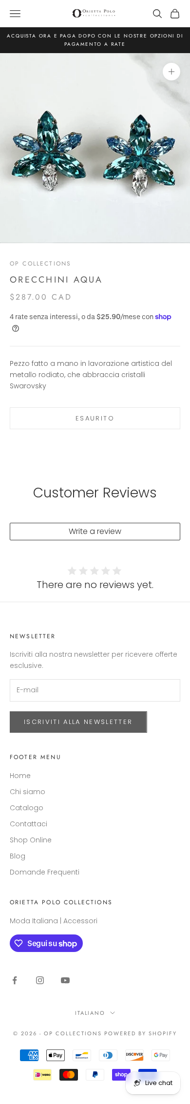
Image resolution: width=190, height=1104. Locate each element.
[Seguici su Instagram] (40, 980)
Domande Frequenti (44, 872)
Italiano (90, 1013)
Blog (17, 856)
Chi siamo (27, 792)
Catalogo (26, 808)
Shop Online (31, 840)
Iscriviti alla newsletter (78, 721)
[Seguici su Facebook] (14, 980)
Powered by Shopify (140, 1033)
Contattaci (28, 824)
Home (20, 775)
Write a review (95, 531)
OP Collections (40, 263)
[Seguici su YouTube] (65, 980)
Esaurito (95, 418)
